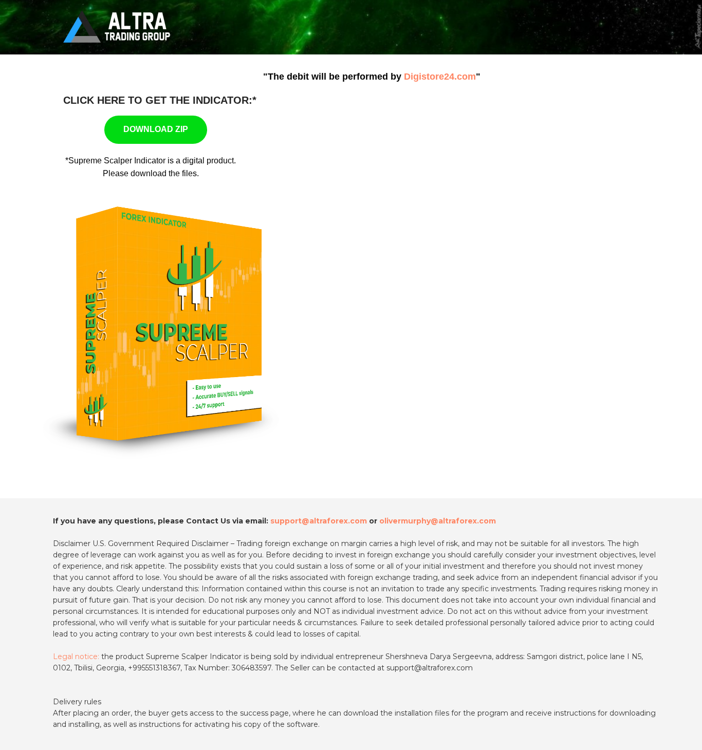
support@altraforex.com (318, 521)
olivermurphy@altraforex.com (437, 521)
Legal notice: (76, 656)
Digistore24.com (440, 76)
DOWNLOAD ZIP (155, 129)
